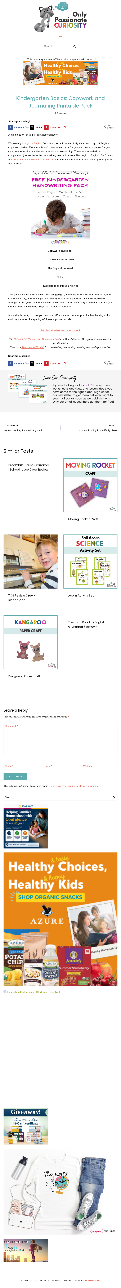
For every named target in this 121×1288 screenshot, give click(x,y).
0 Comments (60, 113)
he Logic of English (33, 347)
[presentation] (90, 485)
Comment (11, 726)
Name (9, 766)
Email (48, 766)
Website (88, 766)
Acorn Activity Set (81, 595)
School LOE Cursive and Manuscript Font (36, 339)
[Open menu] (60, 37)
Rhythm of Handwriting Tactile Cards (35, 159)
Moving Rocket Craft (83, 519)
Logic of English (32, 143)
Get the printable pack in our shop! (60, 330)
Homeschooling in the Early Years (98, 428)
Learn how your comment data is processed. (75, 786)
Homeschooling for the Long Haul (23, 428)
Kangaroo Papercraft (24, 676)
